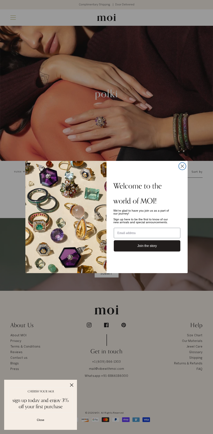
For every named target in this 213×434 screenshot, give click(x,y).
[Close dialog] (182, 166)
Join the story (147, 246)
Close (40, 420)
